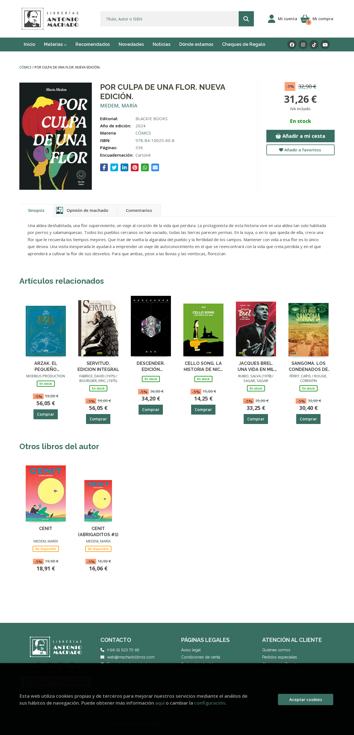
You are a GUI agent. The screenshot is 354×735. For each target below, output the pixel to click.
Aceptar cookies (305, 699)
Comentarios (139, 210)
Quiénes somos (276, 650)
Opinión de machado (87, 210)
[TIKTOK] (314, 44)
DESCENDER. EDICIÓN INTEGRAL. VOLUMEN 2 (151, 366)
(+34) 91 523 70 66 (123, 650)
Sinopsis (36, 210)
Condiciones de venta (200, 657)
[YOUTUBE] (325, 44)
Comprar (45, 414)
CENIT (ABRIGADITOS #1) (98, 531)
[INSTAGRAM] (303, 44)
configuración (209, 703)
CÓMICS (25, 67)
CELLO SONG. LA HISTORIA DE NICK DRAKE (203, 366)
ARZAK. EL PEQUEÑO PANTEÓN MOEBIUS (45, 366)
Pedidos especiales (279, 657)
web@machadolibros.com (131, 657)
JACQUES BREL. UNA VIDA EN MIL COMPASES (256, 366)
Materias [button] (54, 44)
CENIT (45, 528)
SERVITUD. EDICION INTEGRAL (98, 366)
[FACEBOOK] (291, 44)
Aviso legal (191, 650)
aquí (160, 703)
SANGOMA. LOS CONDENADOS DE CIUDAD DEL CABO (308, 366)
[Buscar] (246, 19)
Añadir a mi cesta (303, 136)
